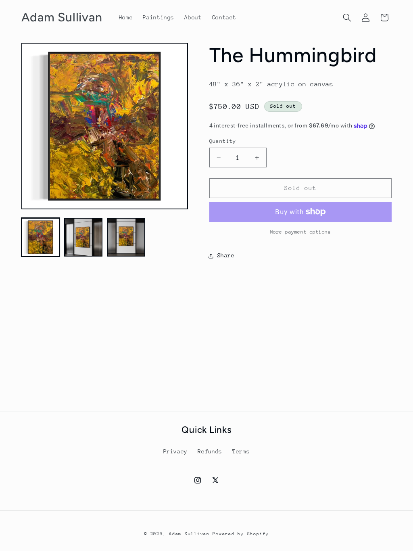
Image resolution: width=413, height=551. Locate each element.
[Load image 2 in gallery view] (83, 237)
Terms (241, 451)
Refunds (210, 451)
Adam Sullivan (189, 533)
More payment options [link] (300, 232)
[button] (347, 17)
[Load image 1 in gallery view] (40, 237)
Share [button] (226, 255)
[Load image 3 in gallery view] (126, 237)
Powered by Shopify (241, 533)
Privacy (175, 451)
